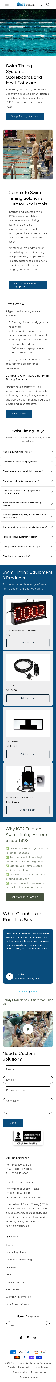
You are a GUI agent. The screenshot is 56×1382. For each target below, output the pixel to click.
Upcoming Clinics (16, 1252)
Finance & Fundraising (19, 1260)
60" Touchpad (12, 742)
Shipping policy (20, 1372)
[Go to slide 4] (26, 991)
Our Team (11, 1267)
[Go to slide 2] (22, 991)
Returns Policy (14, 1289)
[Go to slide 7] (34, 991)
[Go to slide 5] (29, 991)
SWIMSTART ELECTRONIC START (21, 797)
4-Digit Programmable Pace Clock (21, 630)
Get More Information (25, 897)
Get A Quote (19, 413)
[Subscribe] (46, 1325)
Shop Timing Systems (25, 116)
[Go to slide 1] (19, 991)
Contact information (29, 1377)
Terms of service (38, 1372)
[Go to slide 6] (31, 992)
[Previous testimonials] (13, 991)
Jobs (9, 1274)
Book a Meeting (15, 1282)
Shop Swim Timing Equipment (25, 285)
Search (10, 1245)
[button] (7, 4)
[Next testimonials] (42, 991)
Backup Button (12, 686)
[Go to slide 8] (36, 991)
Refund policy (41, 1367)
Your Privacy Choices (18, 1304)
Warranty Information (18, 1297)
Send (13, 1123)
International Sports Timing (26, 1363)
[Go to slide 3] (24, 991)
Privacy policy (25, 1367)
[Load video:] (28, 1029)
